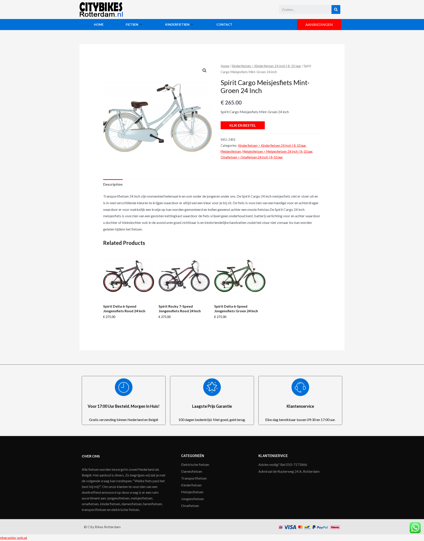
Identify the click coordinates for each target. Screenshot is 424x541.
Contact (224, 24)
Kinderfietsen (177, 24)
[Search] (335, 9)
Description (113, 184)
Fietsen (132, 24)
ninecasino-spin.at (13, 537)
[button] (319, 24)
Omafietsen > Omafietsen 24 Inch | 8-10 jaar (252, 157)
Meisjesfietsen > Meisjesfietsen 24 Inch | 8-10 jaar (277, 151)
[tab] (113, 184)
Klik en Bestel (242, 125)
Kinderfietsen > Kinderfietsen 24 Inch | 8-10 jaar (266, 66)
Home (99, 24)
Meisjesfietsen (231, 151)
